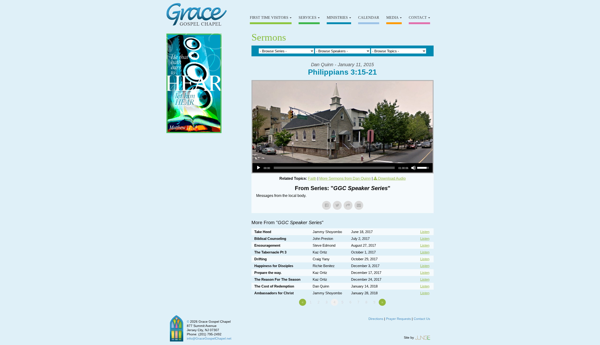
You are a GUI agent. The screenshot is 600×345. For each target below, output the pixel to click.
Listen (424, 232)
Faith (312, 178)
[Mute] (413, 167)
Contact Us (422, 319)
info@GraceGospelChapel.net (209, 338)
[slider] (334, 168)
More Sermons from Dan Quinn (345, 178)
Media (392, 17)
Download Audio (392, 178)
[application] (342, 167)
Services (308, 17)
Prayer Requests (398, 319)
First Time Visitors (269, 17)
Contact (418, 17)
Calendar (368, 17)
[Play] (258, 167)
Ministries (338, 17)
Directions (375, 319)
